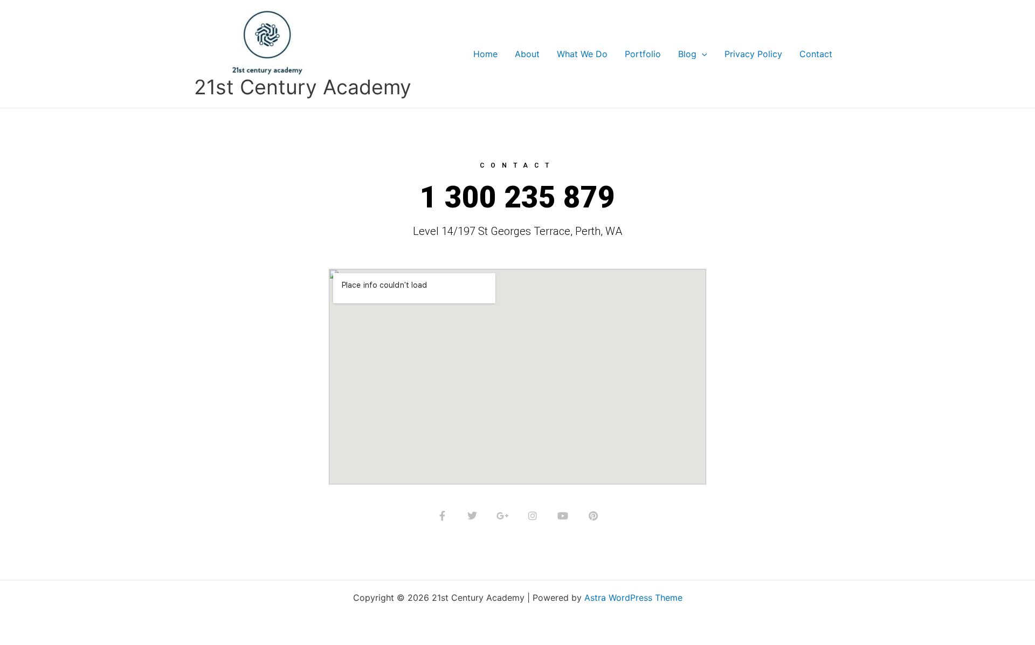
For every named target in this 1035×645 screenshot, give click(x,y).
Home (485, 53)
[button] (701, 53)
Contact (815, 53)
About (527, 53)
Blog (687, 53)
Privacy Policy (753, 53)
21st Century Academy (302, 87)
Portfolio (643, 53)
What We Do (582, 53)
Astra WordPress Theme (633, 597)
